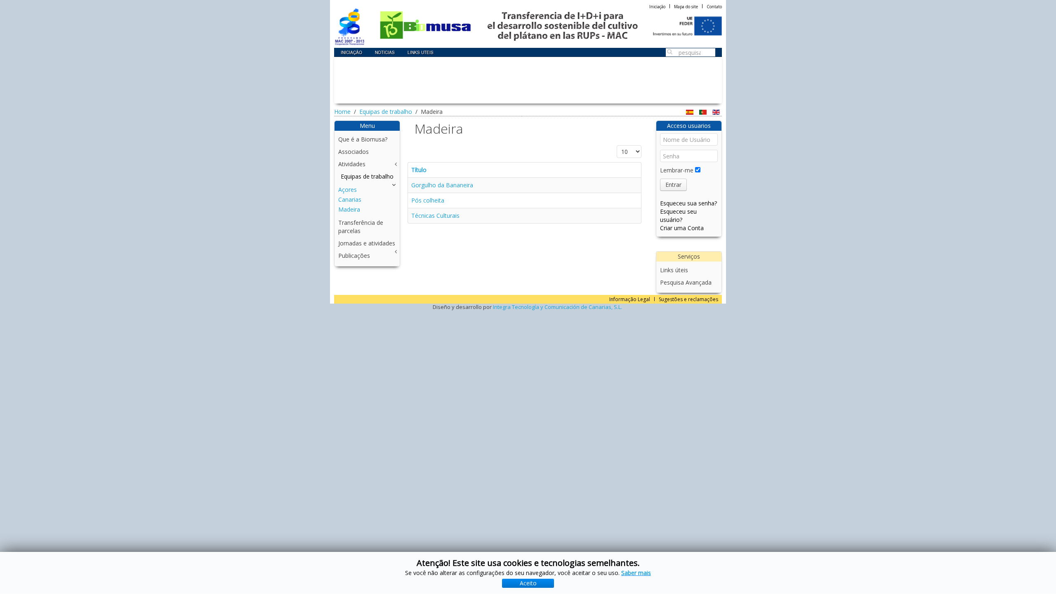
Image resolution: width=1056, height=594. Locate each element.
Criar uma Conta (682, 228)
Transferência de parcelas (360, 227)
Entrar (673, 185)
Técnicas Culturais (435, 215)
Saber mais (636, 573)
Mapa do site (686, 6)
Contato (714, 6)
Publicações (354, 255)
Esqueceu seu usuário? (678, 215)
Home (342, 112)
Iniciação (657, 6)
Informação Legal (629, 299)
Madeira (349, 209)
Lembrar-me (676, 170)
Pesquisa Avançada (686, 282)
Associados (353, 152)
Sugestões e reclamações (688, 299)
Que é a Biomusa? (362, 139)
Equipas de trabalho (385, 112)
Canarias (349, 199)
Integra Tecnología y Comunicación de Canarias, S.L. (557, 307)
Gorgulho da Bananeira (442, 185)
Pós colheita (427, 200)
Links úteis (674, 270)
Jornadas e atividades (366, 243)
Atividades (351, 164)
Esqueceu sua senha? (688, 203)
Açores (347, 189)
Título (419, 170)
